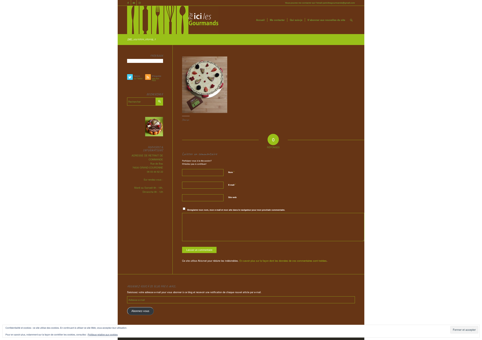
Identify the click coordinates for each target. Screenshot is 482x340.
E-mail (232, 184)
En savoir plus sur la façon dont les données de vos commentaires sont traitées (283, 260)
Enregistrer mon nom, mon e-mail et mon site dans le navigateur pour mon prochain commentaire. (236, 209)
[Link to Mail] (134, 3)
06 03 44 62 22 (155, 171)
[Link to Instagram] (139, 3)
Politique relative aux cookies (103, 334)
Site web (232, 197)
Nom (231, 172)
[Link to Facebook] (128, 3)
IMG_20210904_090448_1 (141, 39)
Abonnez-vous (140, 311)
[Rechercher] (351, 20)
